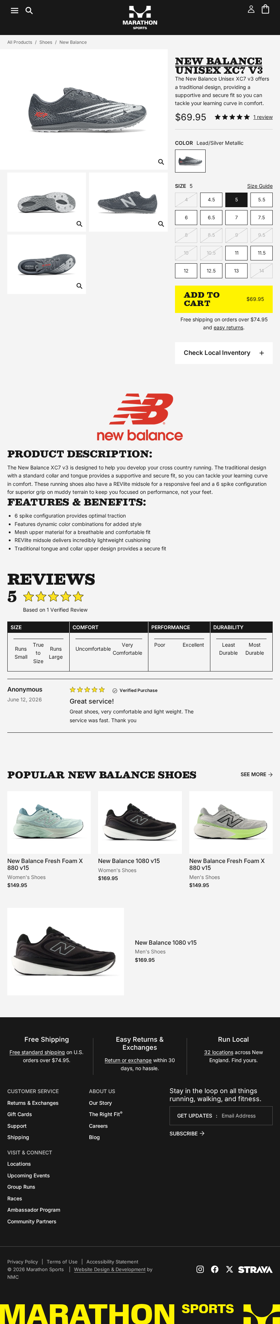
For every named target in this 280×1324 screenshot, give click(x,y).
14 (261, 271)
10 (186, 253)
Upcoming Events (28, 1175)
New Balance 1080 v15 (129, 860)
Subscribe (184, 1133)
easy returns (228, 327)
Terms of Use (62, 1262)
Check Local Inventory (217, 352)
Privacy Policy (22, 1262)
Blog (94, 1137)
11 (236, 253)
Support (17, 1126)
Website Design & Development (109, 1269)
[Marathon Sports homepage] (140, 17)
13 (236, 271)
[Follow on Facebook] (215, 1269)
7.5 (261, 217)
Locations (19, 1164)
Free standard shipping (37, 1052)
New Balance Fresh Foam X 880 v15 (45, 864)
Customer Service (33, 1091)
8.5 (211, 235)
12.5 (211, 271)
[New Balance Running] (140, 417)
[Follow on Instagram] (200, 1269)
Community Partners (32, 1221)
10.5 (211, 253)
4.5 (211, 199)
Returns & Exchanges (33, 1103)
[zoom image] (161, 162)
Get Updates (194, 1115)
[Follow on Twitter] (229, 1269)
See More (253, 774)
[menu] (21, 10)
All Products (19, 42)
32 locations (218, 1052)
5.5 (261, 199)
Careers (98, 1126)
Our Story (100, 1103)
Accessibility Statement (112, 1262)
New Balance (73, 42)
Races (14, 1198)
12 (186, 271)
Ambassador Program (33, 1210)
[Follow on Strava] (255, 1269)
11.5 (262, 253)
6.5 (211, 217)
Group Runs (21, 1187)
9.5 (261, 235)
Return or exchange (128, 1060)
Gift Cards (19, 1114)
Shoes (45, 42)
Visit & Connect (29, 1152)
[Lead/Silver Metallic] (190, 161)
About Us (102, 1091)
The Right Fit (105, 1114)
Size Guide (260, 186)
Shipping (18, 1137)
